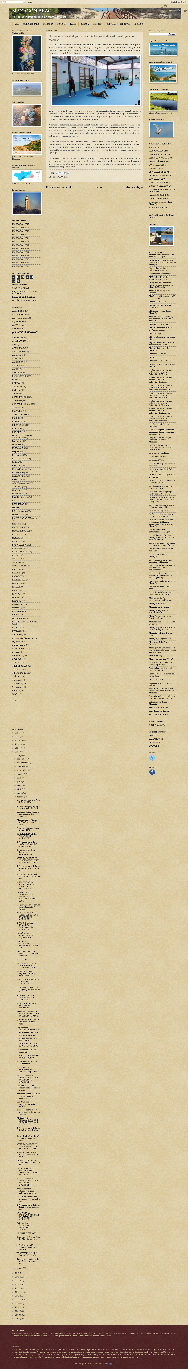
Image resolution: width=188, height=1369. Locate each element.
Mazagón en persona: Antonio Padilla (158, 612)
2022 (17, 748)
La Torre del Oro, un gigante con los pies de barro (161, 515)
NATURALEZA (19, 545)
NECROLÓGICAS (20, 552)
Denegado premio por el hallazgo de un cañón (160, 269)
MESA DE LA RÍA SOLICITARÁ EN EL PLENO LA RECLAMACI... (27, 885)
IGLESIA (16, 501)
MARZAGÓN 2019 (20, 245)
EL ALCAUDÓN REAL (159, 172)
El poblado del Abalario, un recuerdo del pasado (161, 343)
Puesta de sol (18, 618)
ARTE (15, 345)
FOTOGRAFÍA (19, 476)
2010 (17, 1307)
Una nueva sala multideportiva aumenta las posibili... (28, 1069)
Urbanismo (17, 687)
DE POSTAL (17, 422)
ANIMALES (17, 338)
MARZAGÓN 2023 (20, 231)
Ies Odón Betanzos (20, 497)
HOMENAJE (18, 494)
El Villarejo (154, 357)
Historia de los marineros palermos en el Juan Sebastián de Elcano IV (160, 395)
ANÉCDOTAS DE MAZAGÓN (25, 332)
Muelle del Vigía (156, 656)
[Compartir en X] (62, 173)
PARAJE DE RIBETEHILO (23, 297)
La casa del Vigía (156, 460)
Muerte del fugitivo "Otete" (161, 659)
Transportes (17, 680)
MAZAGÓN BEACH (33, 10)
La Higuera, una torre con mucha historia (160, 487)
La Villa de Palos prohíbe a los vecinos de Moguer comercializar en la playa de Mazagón (161, 523)
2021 (17, 752)
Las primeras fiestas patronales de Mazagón (159, 531)
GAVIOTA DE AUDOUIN (160, 182)
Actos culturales (19, 318)
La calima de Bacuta (158, 457)
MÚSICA (16, 541)
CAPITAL (16, 383)
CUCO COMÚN (156, 168)
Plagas (15, 590)
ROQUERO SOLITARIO (159, 198)
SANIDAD (17, 634)
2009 (17, 1311)
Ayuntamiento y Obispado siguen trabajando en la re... (27, 1191)
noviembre (22, 763)
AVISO (15, 369)
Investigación (18, 515)
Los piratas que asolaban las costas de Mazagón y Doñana (162, 544)
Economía (16, 441)
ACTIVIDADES (19, 314)
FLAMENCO (18, 473)
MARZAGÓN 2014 (20, 263)
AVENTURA (18, 362)
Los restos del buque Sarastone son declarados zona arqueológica (160, 575)
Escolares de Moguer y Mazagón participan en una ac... (28, 1112)
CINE (14, 394)
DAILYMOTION (156, 739)
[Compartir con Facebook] (65, 173)
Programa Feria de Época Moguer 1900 (28, 829)
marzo (20, 793)
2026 (17, 733)
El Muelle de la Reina (158, 324)
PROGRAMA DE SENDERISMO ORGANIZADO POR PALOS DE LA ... (27, 1171)
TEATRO (16, 662)
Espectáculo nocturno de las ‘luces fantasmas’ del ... (28, 1261)
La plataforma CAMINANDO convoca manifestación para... (28, 1030)
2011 (17, 1304)
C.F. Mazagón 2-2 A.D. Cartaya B (26, 1051)
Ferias (15, 462)
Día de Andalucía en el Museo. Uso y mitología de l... (28, 876)
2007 (17, 1319)
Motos (15, 538)
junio (19, 782)
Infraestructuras (19, 511)
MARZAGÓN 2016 (20, 256)
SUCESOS (138, 23)
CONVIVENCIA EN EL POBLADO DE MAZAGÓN (27, 836)
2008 (17, 1315)
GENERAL (17, 487)
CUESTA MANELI (20, 288)
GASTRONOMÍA (20, 483)
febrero (20, 797)
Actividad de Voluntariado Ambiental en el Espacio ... (25, 1226)
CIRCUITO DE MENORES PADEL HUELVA (28, 1057)
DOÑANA (85, 23)
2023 (17, 744)
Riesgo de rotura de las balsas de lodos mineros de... (27, 1005)
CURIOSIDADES (19, 415)
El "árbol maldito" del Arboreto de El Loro (158, 278)
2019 (17, 1273)
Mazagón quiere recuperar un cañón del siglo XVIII (162, 628)
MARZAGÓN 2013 (20, 266)
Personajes (17, 583)
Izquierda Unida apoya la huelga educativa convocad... (28, 814)
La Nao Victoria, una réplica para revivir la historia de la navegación (161, 499)
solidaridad (17, 656)
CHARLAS (17, 387)
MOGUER (61, 23)
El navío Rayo (155, 333)
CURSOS (16, 418)
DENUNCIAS (18, 425)
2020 (17, 756)
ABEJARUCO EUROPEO (160, 144)
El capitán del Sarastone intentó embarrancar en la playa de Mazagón (161, 285)
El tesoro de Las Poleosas (160, 354)
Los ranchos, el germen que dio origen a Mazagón (161, 561)
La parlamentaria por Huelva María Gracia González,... (27, 953)
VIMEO (152, 735)
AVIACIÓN (17, 366)
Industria (16, 508)
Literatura (16, 524)
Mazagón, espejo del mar (160, 639)
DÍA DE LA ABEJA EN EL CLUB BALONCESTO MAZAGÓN (28, 981)
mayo (20, 785)
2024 (17, 740)
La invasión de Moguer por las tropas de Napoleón (161, 493)
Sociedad (16, 652)
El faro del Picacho (157, 302)
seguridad (16, 641)
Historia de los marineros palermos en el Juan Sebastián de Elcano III (160, 387)
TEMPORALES (19, 673)
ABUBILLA (154, 147)
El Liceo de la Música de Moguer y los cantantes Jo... (28, 989)
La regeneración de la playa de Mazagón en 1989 (161, 506)
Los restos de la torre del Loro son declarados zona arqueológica (162, 568)
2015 (17, 1288)
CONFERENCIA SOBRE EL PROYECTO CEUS (27, 1045)
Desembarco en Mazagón (160, 274)
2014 (17, 1292)
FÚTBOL (16, 480)
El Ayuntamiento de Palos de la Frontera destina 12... (28, 1130)
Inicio (17, 23)
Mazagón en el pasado (159, 607)
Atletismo (16, 359)
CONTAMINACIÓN (21, 404)
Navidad (16, 548)
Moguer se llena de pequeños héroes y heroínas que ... (26, 973)
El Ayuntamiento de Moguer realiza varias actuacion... (27, 1038)
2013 (17, 1296)
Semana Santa (18, 645)
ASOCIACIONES (20, 352)
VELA (14, 694)
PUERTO (16, 615)
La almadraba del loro (159, 453)
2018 (17, 1277)
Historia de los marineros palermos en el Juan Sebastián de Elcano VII (160, 418)
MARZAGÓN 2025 (20, 224)
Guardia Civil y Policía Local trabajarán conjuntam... (27, 997)
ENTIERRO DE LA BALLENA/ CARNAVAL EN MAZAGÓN (25, 926)
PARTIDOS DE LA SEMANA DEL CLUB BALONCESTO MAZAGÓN (27, 916)
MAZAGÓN (48, 23)
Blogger (110, 1364)
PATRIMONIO (18, 580)
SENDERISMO (18, 648)
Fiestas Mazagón (20, 469)
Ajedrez (15, 328)
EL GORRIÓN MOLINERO (160, 175)
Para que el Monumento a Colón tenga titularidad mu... (28, 1162)
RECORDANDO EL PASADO (25, 622)
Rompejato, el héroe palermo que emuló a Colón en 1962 (162, 697)
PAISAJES (17, 573)
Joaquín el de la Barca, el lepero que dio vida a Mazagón (160, 440)
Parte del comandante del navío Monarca (160, 669)
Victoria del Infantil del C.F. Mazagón (27, 1063)
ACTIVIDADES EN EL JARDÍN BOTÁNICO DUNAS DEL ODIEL (27, 965)
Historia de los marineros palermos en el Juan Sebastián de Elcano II (160, 380)
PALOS (73, 23)
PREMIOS (16, 601)
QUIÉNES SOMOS (31, 23)
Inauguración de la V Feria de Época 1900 (28, 801)
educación (16, 445)
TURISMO (17, 683)
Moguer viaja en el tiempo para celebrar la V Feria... (28, 907)
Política (15, 597)
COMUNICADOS (20, 397)
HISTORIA (97, 23)
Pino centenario (156, 679)
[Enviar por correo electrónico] (57, 173)
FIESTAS (16, 466)
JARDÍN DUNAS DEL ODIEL (25, 301)
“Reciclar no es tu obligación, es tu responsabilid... (25, 935)
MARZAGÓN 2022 (20, 235)
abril (19, 789)
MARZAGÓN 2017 (20, 252)
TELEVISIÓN (18, 669)
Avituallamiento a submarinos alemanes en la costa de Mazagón (161, 255)
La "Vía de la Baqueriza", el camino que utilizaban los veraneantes (161, 447)
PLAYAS (16, 594)
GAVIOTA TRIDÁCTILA (160, 186)
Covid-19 (16, 408)
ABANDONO (18, 311)
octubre (20, 766)
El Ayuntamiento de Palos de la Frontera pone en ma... (28, 868)
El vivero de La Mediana (160, 361)
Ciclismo (16, 390)
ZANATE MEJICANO (158, 208)
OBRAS (15, 559)
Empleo (15, 452)
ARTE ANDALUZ (157, 725)
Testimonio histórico (158, 715)
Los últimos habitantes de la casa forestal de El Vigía (162, 593)
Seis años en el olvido (158, 708)
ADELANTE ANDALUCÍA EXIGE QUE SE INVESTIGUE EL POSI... (27, 1121)
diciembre (22, 759)
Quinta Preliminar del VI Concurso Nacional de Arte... (28, 1022)
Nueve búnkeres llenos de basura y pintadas (160, 664)
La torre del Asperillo (158, 511)
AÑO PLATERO (19, 341)
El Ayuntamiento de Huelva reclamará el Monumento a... (27, 844)
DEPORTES (125, 23)
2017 (17, 1281)
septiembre (22, 770)
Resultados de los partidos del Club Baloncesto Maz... (28, 1239)
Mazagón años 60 (157, 603)
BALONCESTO (19, 376)
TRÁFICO (16, 676)
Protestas (16, 608)
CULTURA (111, 23)
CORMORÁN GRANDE (159, 161)
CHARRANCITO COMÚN (160, 158)
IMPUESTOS (18, 504)
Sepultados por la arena (160, 711)
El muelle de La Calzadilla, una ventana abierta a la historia (161, 319)
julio (19, 778)
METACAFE (154, 742)
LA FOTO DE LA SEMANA (24, 518)
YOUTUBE (154, 746)
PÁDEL (15, 569)
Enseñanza (17, 455)
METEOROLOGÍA (20, 531)
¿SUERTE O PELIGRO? (27, 1233)
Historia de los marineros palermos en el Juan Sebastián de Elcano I (160, 372)
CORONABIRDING (157, 165)
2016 (17, 1284)
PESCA (15, 587)
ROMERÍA (17, 631)
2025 (17, 737)
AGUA (15, 325)
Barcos (15, 380)
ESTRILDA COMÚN (158, 179)
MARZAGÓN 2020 (20, 242)
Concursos (17, 401)
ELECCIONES (18, 448)
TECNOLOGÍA (19, 666)
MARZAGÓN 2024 (20, 228)
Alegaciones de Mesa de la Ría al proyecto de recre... (27, 822)
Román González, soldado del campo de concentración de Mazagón (162, 691)
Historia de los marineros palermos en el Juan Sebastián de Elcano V (160, 403)
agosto (20, 774)
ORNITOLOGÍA (19, 566)
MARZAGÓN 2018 (20, 249)
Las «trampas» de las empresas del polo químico (26, 1104)
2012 (17, 1300)
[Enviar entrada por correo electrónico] (52, 173)
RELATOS (16, 627)
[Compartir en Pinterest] (67, 173)
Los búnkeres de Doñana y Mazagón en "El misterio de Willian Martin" (161, 537)
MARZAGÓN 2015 (20, 259)
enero (20, 1268)
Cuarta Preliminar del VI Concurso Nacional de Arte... (28, 1138)
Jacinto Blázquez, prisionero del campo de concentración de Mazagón (161, 432)
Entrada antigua (133, 187)
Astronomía (17, 355)
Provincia (16, 611)
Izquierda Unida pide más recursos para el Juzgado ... (28, 1096)
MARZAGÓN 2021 (20, 238)
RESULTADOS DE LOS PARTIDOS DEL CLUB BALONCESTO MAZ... (28, 860)
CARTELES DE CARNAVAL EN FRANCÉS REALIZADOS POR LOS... (26, 896)
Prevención (17, 604)
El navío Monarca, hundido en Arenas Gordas (161, 329)
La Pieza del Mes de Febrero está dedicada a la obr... (28, 1088)
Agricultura (17, 321)
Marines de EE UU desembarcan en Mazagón (161, 599)
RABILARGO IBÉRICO (159, 195)
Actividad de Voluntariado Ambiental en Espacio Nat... (28, 944)
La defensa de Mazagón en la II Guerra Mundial (162, 481)
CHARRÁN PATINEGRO (160, 154)
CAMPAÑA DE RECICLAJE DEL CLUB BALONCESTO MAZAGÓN (28, 1216)
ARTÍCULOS (18, 348)
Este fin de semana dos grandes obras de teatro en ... (28, 1199)
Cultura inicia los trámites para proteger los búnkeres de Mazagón (162, 262)
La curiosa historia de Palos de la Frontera (161, 470)
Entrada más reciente (59, 187)
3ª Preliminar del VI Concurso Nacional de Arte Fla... (28, 1247)
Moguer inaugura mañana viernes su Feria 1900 (28, 807)
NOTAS (15, 555)
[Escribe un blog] (60, 173)
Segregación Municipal (22, 638)
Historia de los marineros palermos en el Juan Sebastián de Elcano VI (160, 411)
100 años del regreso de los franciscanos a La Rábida (27, 1154)
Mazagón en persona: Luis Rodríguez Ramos (161, 617)
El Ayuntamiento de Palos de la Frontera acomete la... (28, 1207)
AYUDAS (16, 373)
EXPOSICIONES (19, 459)
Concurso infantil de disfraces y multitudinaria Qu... (26, 852)
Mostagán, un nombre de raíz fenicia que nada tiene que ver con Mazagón (162, 650)
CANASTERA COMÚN (159, 151)
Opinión (16, 562)
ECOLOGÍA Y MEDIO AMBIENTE (22, 437)
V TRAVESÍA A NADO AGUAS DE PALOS (27, 1254)
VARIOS (16, 690)
